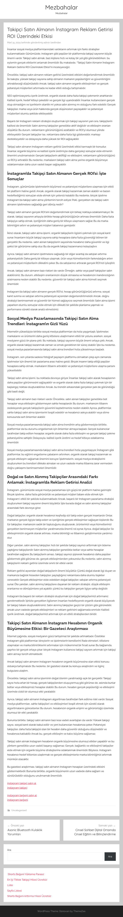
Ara (9, 849)
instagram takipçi (17, 787)
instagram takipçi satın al (21, 783)
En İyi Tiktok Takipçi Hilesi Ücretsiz (27, 879)
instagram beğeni (17, 799)
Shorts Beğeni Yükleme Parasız (26, 874)
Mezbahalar (61, 7)
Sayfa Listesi (14, 890)
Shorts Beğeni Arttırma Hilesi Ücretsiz (29, 896)
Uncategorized (19, 810)
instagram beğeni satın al (22, 795)
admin (47, 42)
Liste (10, 885)
